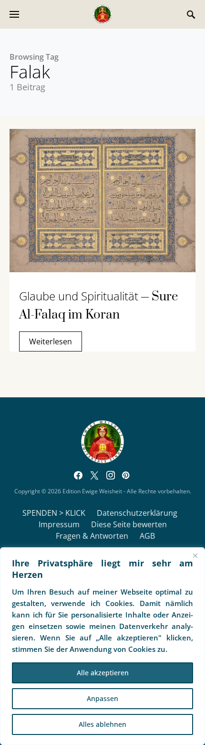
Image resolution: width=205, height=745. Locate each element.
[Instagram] (110, 475)
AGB (147, 536)
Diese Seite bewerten (129, 524)
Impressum (59, 524)
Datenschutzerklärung (137, 513)
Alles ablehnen (102, 724)
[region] (102, 646)
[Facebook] (78, 475)
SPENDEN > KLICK (53, 513)
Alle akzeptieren (103, 672)
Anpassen (102, 698)
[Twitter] (94, 475)
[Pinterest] (125, 475)
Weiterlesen (50, 341)
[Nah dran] (195, 555)
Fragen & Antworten (92, 536)
